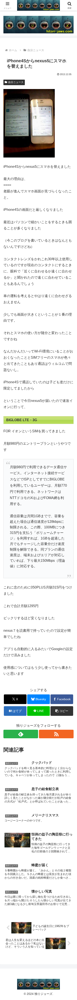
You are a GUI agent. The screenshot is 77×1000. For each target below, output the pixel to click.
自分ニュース (16, 82)
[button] (61, 711)
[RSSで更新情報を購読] (56, 734)
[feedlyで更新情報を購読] (20, 734)
